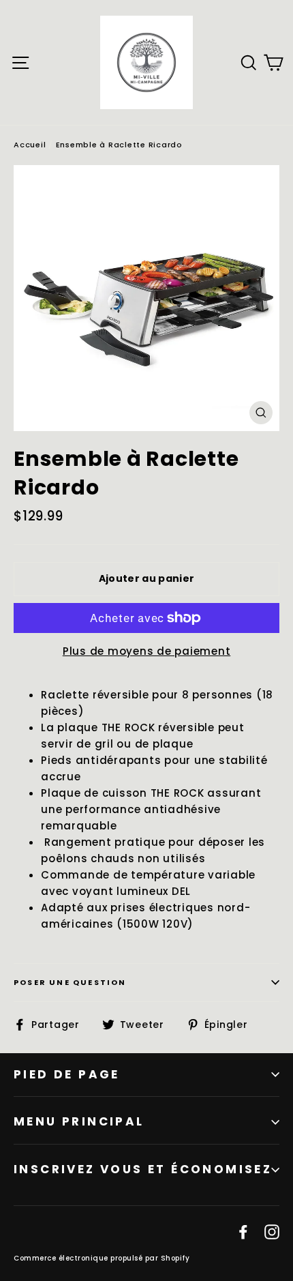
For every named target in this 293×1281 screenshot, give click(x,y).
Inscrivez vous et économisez (143, 1169)
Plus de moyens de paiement (147, 651)
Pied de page (67, 1074)
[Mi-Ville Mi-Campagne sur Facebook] (243, 1231)
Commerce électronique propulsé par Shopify (101, 1258)
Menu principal (79, 1121)
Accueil (30, 144)
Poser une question (70, 982)
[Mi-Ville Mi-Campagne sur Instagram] (271, 1231)
